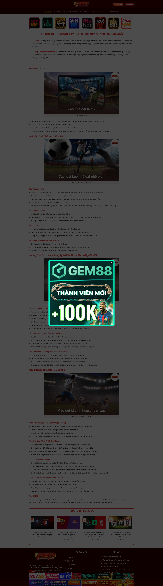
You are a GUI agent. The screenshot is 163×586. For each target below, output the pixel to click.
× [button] (111, 262)
